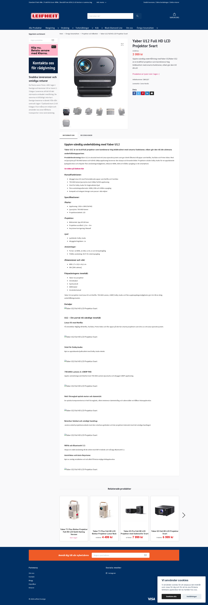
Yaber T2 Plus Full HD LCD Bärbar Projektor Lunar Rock (104, 532)
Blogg (31, 580)
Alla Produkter (35, 28)
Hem (61, 34)
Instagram (112, 573)
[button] (58, 28)
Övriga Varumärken (145, 28)
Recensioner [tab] (86, 135)
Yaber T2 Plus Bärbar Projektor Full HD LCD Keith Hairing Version (74, 532)
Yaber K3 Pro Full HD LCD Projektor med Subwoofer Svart (134, 532)
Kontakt (31, 577)
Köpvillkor (32, 584)
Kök (97, 28)
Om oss (129, 28)
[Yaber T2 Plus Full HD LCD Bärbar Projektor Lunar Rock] (104, 512)
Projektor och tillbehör (90, 34)
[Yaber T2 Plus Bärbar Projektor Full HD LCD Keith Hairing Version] (74, 511)
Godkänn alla (171, 596)
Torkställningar (82, 28)
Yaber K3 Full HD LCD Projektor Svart (164, 532)
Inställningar (192, 596)
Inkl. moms (101, 2)
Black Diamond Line (113, 28)
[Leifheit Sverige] (45, 16)
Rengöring (50, 28)
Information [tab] (69, 135)
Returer (31, 588)
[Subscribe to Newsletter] (53, 40)
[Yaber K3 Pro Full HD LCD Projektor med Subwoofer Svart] (134, 512)
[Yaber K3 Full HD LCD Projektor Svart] (165, 512)
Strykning (65, 28)
